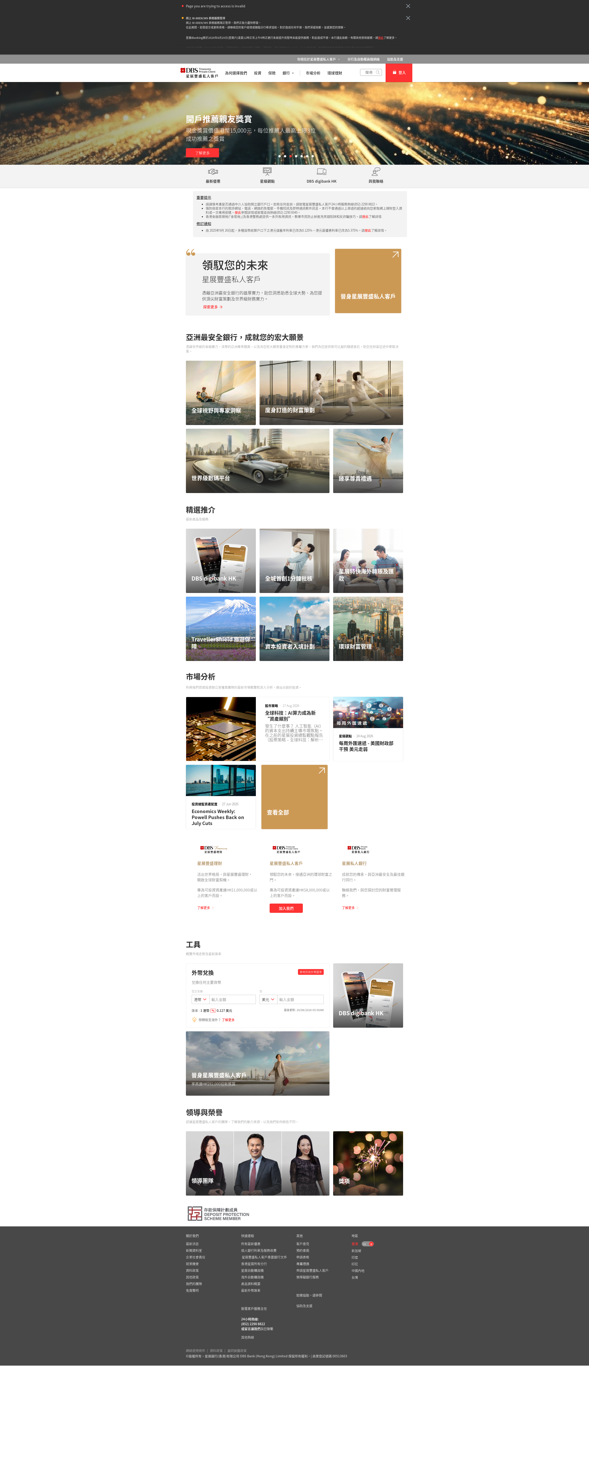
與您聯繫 (266, 1328)
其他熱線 (247, 1337)
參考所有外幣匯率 (311, 972)
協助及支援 (395, 59)
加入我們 (286, 908)
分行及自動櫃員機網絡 (363, 59)
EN (364, 1244)
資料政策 (216, 1350)
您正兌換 (197, 991)
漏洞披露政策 (237, 1350)
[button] (408, 6)
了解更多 (202, 153)
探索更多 (210, 306)
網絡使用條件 (195, 1350)
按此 (381, 38)
